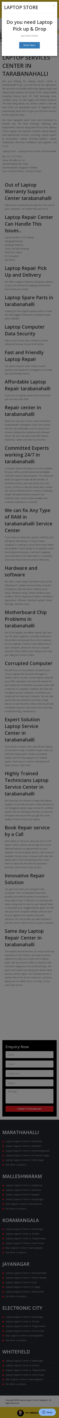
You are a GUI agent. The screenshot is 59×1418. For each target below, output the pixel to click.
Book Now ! (29, 45)
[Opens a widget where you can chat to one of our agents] (47, 1412)
